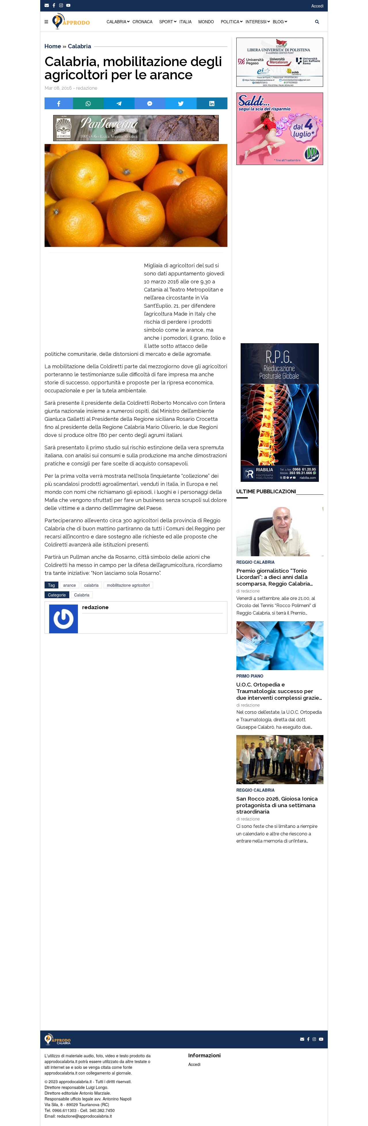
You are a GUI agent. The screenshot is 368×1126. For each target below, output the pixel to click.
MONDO (206, 21)
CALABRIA (116, 21)
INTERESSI (256, 21)
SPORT (166, 21)
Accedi (317, 6)
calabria (91, 585)
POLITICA (230, 21)
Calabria (79, 46)
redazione (250, 591)
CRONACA (142, 21)
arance (69, 585)
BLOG (278, 21)
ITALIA (185, 21)
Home (53, 46)
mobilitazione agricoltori (128, 585)
